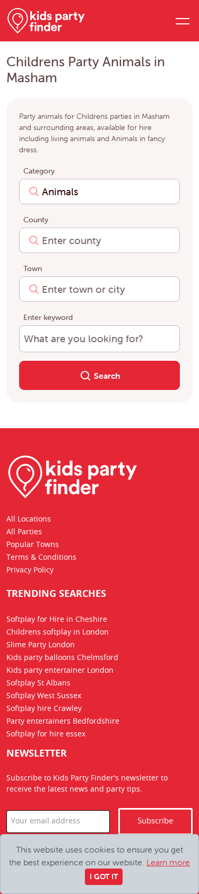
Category (39, 171)
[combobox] (99, 191)
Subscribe (155, 821)
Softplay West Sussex (43, 696)
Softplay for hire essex (45, 735)
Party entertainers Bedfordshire (62, 722)
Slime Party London (40, 645)
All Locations (28, 519)
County (35, 219)
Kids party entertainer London (60, 671)
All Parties (24, 532)
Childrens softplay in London (57, 633)
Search (106, 375)
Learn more (168, 862)
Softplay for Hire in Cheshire (56, 620)
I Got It (104, 876)
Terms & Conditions (41, 557)
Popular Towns (32, 545)
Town (32, 268)
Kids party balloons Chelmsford (62, 658)
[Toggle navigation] (182, 21)
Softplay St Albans (38, 684)
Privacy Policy (30, 570)
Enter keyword (48, 317)
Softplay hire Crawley (44, 709)
